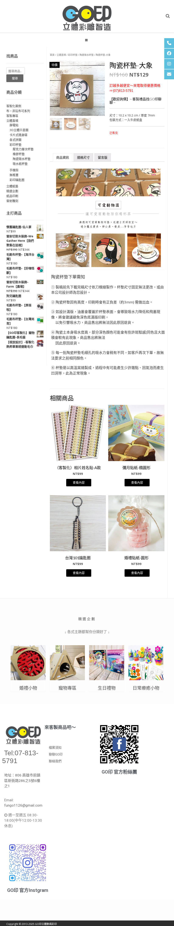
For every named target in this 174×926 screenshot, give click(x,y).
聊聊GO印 (56, 754)
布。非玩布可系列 (18, 111)
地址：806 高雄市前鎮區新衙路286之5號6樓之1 (22, 780)
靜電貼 (14, 125)
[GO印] (87, 16)
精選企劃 (12, 191)
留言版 (102, 157)
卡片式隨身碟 (18, 135)
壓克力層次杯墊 (23, 149)
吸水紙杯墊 (20, 164)
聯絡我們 (55, 761)
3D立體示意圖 (19, 130)
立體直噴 (61, 54)
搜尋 (15, 78)
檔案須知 (55, 748)
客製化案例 (13, 106)
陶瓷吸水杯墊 (87, 54)
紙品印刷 (12, 196)
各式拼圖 (15, 140)
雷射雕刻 (12, 201)
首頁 (52, 54)
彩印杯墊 (72, 54)
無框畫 (14, 175)
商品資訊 (62, 157)
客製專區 (12, 116)
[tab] (62, 157)
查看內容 (79, 482)
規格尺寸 (83, 157)
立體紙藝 (12, 186)
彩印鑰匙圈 (17, 180)
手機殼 (14, 170)
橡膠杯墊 (19, 154)
